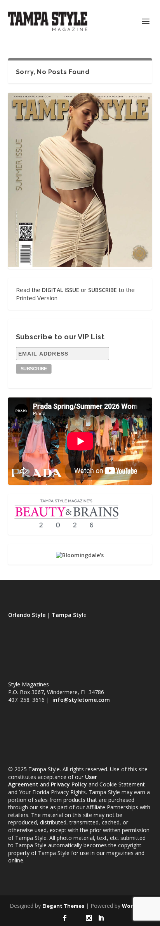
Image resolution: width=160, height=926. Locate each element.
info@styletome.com (81, 699)
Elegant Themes (63, 905)
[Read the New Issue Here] (80, 264)
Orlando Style (26, 614)
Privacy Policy (69, 784)
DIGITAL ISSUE (60, 290)
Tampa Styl (67, 614)
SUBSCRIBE (102, 290)
